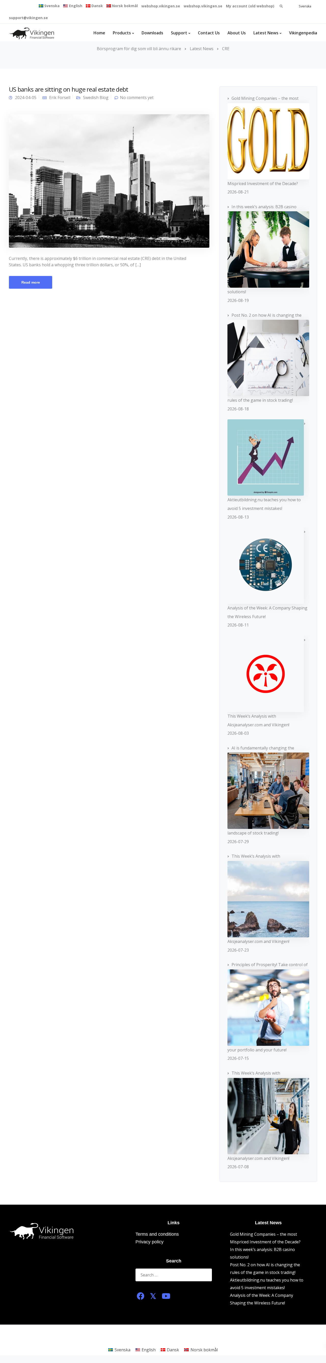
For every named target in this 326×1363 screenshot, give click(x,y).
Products (122, 33)
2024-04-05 (25, 97)
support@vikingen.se (28, 17)
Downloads (152, 33)
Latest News (265, 33)
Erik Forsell (59, 97)
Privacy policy (149, 1241)
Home (99, 33)
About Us (236, 33)
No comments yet (137, 97)
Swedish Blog (95, 97)
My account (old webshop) (250, 6)
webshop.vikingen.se (160, 6)
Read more (30, 282)
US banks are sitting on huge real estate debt (68, 89)
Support (179, 33)
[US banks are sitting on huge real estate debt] (109, 180)
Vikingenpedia (303, 33)
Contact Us (209, 33)
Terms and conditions (157, 1234)
